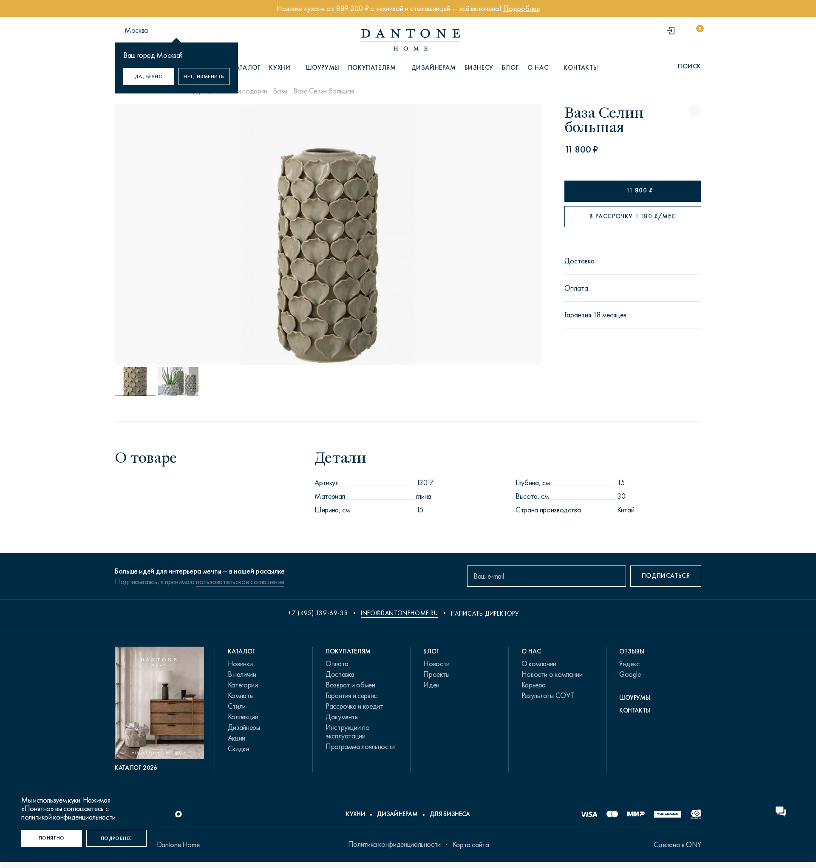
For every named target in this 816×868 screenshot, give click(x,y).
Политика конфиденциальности (394, 844)
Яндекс (629, 663)
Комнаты (240, 695)
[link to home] (410, 40)
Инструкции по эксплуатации (347, 731)
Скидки (238, 748)
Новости (436, 663)
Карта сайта (471, 844)
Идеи (431, 685)
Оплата (337, 663)
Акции (236, 738)
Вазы (280, 91)
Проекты (436, 674)
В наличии (242, 674)
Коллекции (243, 716)
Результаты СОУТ (547, 695)
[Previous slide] (179, 234)
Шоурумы (323, 67)
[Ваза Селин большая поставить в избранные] (694, 110)
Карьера (533, 685)
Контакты (581, 67)
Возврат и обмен (350, 685)
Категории (243, 685)
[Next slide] (476, 234)
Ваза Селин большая (323, 91)
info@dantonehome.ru (399, 613)
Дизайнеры (244, 727)
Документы (342, 716)
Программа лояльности (360, 746)
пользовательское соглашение (240, 581)
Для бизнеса (450, 814)
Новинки (240, 663)
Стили (237, 706)
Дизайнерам (433, 67)
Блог (510, 67)
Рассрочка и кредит (354, 706)
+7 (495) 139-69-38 (318, 613)
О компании (538, 663)
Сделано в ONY (677, 844)
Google (630, 674)
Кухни (355, 814)
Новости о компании (552, 674)
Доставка (340, 674)
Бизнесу (479, 67)
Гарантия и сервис (351, 695)
